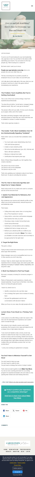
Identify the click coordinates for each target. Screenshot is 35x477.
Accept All (17, 472)
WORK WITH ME (13, 449)
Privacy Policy (17, 465)
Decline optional (17, 468)
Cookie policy (13, 462)
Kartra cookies (21, 462)
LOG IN (28, 451)
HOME (5, 449)
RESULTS (8, 451)
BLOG (22, 451)
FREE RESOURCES (25, 449)
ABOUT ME (16, 451)
